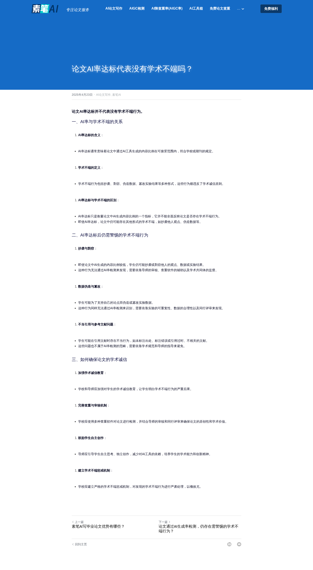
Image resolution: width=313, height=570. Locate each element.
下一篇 (163, 522)
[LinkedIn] (229, 544)
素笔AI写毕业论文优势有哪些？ (98, 527)
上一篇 (79, 522)
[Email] (239, 544)
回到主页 (81, 544)
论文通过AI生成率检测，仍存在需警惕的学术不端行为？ (198, 529)
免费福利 (271, 8)
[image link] (45, 8)
